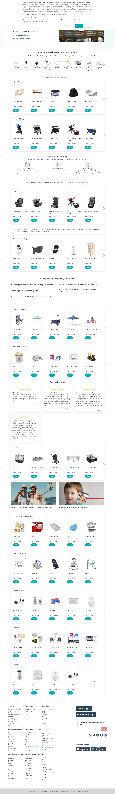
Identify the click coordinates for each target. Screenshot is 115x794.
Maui (26, 736)
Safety (44, 723)
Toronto (10, 777)
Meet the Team (12, 720)
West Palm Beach (47, 747)
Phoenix (27, 750)
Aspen (10, 734)
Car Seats (44, 714)
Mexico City (45, 773)
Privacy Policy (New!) (53, 791)
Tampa (44, 744)
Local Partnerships (30, 713)
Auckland (44, 779)
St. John (27, 762)
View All (93, 681)
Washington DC (46, 746)
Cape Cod (11, 739)
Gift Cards (11, 713)
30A (9, 732)
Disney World (12, 748)
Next (104, 98)
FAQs (9, 725)
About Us (11, 718)
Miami (27, 738)
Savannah (45, 742)
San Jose (27, 770)
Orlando (27, 745)
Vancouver (11, 778)
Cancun (44, 771)
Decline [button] (88, 25)
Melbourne (11, 762)
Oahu (26, 743)
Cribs (43, 711)
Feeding (44, 716)
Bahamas (28, 760)
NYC (26, 741)
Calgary (10, 771)
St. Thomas (28, 765)
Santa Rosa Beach (47, 738)
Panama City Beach (31, 747)
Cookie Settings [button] (69, 25)
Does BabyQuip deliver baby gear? (24, 291)
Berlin (26, 778)
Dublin (44, 761)
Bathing (44, 718)
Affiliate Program (30, 709)
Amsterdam (28, 775)
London (44, 757)
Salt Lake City (46, 733)
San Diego (45, 735)
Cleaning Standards (47, 709)
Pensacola (28, 748)
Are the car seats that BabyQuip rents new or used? (31, 297)
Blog (26, 716)
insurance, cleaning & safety (82, 182)
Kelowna (10, 773)
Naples (27, 739)
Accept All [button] (79, 25)
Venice (44, 763)
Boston (10, 738)
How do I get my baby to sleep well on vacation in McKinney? (78, 291)
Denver (10, 747)
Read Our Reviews (13, 722)
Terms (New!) (76, 791)
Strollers (44, 713)
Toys (43, 722)
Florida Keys (28, 732)
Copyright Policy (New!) (66, 791)
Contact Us (11, 723)
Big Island (11, 736)
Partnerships (28, 711)
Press (26, 714)
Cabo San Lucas (46, 769)
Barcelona (28, 777)
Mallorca (44, 764)
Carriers (44, 720)
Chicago (10, 743)
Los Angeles (28, 734)
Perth (10, 763)
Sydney (10, 765)
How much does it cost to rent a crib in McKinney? (78, 285)
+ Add (16, 110)
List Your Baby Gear (14, 709)
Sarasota (44, 740)
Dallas (10, 745)
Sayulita (44, 775)
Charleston (11, 741)
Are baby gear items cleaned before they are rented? (32, 285)
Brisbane (10, 760)
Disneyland (11, 750)
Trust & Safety (12, 711)
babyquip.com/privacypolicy (31, 17)
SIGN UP (104, 729)
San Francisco (46, 737)
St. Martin (28, 763)
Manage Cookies (84, 791)
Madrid (44, 759)
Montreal (11, 775)
